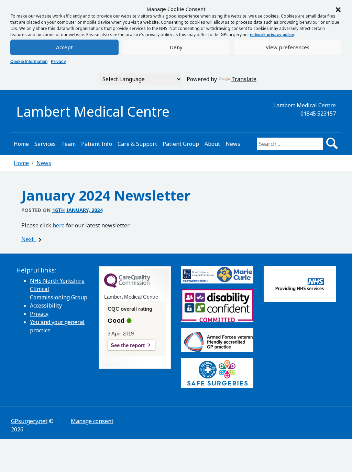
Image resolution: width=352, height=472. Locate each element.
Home (21, 144)
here (59, 225)
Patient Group (181, 144)
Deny (176, 47)
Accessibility (46, 305)
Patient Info (96, 144)
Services (45, 144)
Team (68, 144)
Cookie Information (28, 61)
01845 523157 (318, 113)
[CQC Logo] (127, 286)
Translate (243, 79)
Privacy (58, 61)
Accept (64, 47)
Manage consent (92, 421)
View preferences (287, 47)
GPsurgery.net (29, 421)
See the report (128, 345)
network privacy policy (272, 34)
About (212, 144)
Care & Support (137, 144)
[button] (338, 9)
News (233, 144)
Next (28, 239)
